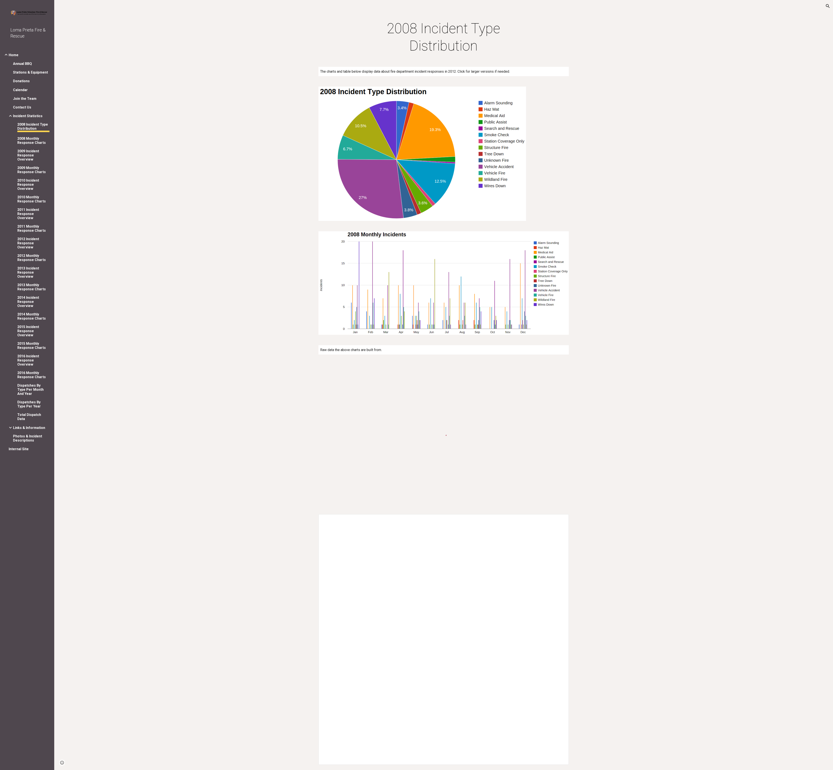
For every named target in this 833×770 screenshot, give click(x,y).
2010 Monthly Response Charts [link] (31, 199)
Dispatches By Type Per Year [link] (29, 404)
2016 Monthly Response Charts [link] (31, 375)
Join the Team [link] (24, 99)
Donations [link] (21, 81)
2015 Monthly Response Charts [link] (31, 345)
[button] (828, 6)
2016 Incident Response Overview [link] (28, 360)
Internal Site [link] (19, 449)
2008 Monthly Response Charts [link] (31, 140)
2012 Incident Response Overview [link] (28, 243)
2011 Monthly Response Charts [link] (31, 228)
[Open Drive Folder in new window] (560, 519)
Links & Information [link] (29, 428)
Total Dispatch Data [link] (29, 417)
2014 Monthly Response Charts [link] (31, 316)
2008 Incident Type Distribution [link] (32, 126)
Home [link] (13, 55)
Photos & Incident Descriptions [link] (27, 438)
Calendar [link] (20, 90)
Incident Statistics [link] (28, 116)
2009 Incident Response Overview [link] (28, 155)
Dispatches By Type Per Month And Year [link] (30, 389)
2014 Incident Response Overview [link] (28, 302)
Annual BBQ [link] (22, 64)
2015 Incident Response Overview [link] (28, 331)
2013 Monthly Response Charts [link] (31, 287)
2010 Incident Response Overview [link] (28, 184)
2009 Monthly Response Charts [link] (31, 170)
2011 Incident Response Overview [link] (28, 214)
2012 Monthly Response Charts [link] (31, 258)
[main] (443, 37)
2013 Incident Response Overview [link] (28, 272)
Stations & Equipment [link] (30, 72)
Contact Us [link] (22, 107)
